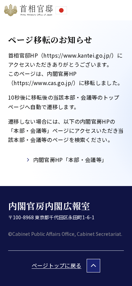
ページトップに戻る (57, 265)
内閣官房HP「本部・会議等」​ (70, 160)
